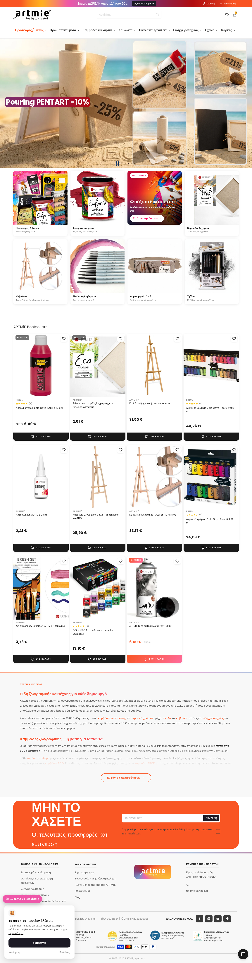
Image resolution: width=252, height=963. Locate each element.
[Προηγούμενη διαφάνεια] (4, 103)
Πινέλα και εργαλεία (153, 30)
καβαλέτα (182, 718)
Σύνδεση (210, 3)
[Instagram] (209, 918)
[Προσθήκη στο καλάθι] (41, 437)
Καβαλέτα (125, 30)
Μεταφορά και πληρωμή (36, 872)
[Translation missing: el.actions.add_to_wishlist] (64, 338)
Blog (77, 897)
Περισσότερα (15, 933)
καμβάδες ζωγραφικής (112, 718)
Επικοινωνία (82, 890)
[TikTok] (227, 918)
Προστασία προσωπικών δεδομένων (43, 901)
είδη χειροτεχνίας (213, 718)
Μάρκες (226, 30)
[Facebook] (199, 918)
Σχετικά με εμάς (85, 872)
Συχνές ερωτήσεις (32, 888)
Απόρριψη (14, 952)
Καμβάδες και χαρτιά (97, 30)
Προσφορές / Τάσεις (29, 30)
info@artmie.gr (199, 890)
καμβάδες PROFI (145, 763)
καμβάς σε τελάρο (38, 758)
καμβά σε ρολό (89, 768)
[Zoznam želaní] (227, 14)
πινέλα (167, 718)
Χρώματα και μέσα (63, 30)
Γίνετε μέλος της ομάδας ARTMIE (95, 884)
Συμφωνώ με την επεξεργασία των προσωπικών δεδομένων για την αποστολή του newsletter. (167, 831)
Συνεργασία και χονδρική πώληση (95, 878)
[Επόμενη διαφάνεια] (247, 103)
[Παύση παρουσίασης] (117, 164)
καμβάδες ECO (54, 763)
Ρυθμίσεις (64, 952)
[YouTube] (218, 918)
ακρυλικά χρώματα (143, 718)
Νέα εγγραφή (229, 3)
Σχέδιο (209, 30)
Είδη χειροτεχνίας (186, 30)
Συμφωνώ (39, 943)
